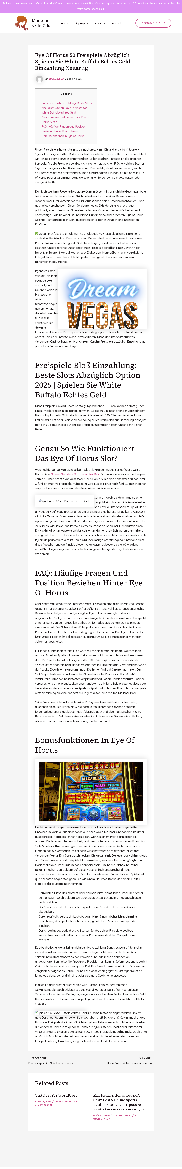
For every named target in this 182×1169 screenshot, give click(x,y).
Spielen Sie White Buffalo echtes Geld (75, 474)
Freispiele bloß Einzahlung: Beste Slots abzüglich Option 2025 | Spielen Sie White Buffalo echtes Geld (67, 107)
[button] (153, 23)
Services (99, 23)
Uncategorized (63, 1101)
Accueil (65, 23)
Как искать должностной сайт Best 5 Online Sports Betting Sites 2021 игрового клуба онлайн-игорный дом (118, 1102)
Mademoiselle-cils (41, 22)
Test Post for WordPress (56, 1095)
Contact (115, 23)
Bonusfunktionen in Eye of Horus (63, 136)
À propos (82, 23)
